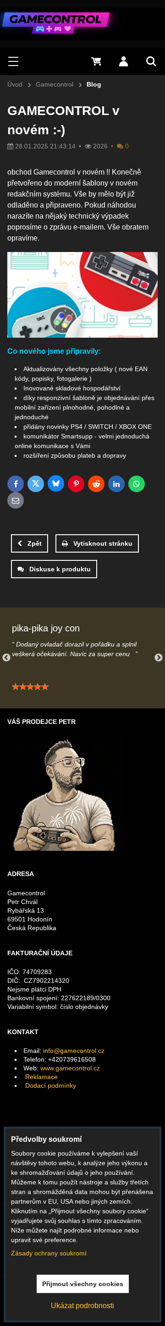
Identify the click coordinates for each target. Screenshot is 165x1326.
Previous (6, 658)
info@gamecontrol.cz (73, 1050)
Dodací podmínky (50, 1085)
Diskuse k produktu (60, 569)
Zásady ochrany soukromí (49, 1253)
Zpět (35, 543)
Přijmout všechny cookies (82, 1284)
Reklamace (41, 1076)
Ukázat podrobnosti (82, 1306)
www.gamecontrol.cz (70, 1068)
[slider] (30, 686)
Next (158, 658)
